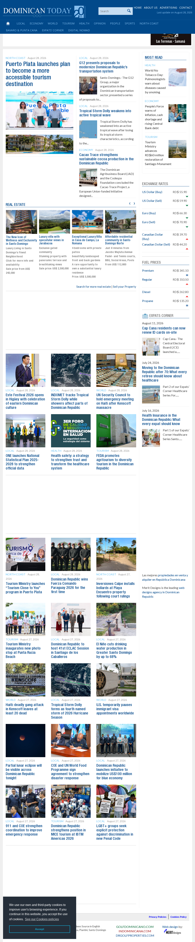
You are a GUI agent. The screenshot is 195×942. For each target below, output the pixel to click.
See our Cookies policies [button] (42, 919)
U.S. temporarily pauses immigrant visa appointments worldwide (115, 709)
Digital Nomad (79, 30)
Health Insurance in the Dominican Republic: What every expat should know (161, 420)
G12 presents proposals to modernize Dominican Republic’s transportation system (103, 67)
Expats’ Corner (53, 30)
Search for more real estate (93, 286)
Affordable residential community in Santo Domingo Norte (119, 240)
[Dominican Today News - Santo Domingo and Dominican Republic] (44, 11)
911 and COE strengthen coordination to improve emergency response (24, 830)
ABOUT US (150, 7)
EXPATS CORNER (161, 316)
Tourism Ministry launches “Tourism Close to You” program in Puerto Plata (25, 588)
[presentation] (130, 203)
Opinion (99, 23)
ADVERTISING (168, 7)
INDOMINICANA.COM (135, 931)
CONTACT (185, 7)
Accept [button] (39, 929)
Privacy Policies (157, 917)
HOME (138, 7)
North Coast (149, 23)
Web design (170, 926)
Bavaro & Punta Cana (21, 30)
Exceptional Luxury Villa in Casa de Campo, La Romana (87, 240)
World (53, 23)
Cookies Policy (178, 917)
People (115, 23)
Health (84, 23)
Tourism (68, 23)
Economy (36, 23)
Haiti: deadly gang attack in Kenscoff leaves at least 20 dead (25, 709)
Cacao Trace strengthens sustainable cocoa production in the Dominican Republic (106, 159)
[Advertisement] (73, 36)
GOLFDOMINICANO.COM (135, 926)
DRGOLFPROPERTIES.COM (135, 935)
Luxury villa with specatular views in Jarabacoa (51, 240)
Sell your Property (124, 286)
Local (21, 23)
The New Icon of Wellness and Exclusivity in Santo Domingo (21, 240)
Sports (130, 23)
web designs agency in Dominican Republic (163, 592)
